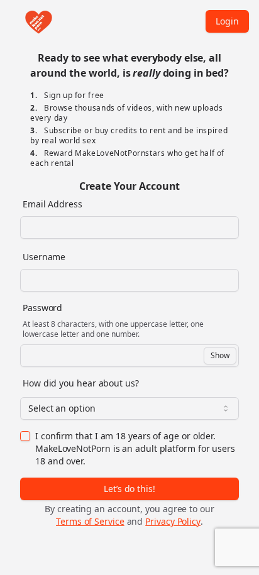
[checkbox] (25, 436)
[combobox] (129, 408)
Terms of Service (90, 521)
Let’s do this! (129, 489)
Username (44, 257)
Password (42, 308)
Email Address (52, 204)
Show (220, 355)
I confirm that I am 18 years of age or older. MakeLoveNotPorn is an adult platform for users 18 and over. (135, 448)
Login (227, 21)
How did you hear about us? (81, 383)
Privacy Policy (173, 521)
